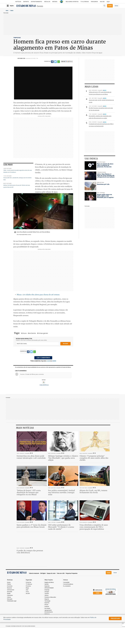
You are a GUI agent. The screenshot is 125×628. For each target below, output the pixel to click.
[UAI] (61, 1)
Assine (110, 5)
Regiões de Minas (49, 582)
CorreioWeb (66, 582)
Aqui (27, 590)
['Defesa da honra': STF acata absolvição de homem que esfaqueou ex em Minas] (32, 476)
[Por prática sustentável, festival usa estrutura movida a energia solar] (63, 476)
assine (54, 361)
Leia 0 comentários (43, 358)
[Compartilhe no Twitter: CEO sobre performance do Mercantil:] (63, 522)
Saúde (8, 593)
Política (9, 584)
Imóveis (54, 1)
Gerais (40, 6)
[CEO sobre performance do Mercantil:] (63, 510)
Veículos (47, 1)
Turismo (47, 593)
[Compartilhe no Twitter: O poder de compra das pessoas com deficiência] (32, 548)
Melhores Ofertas (72, 1)
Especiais (47, 586)
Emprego (47, 590)
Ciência (46, 595)
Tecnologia (47, 601)
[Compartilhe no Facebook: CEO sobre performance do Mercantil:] (61, 522)
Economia (9, 586)
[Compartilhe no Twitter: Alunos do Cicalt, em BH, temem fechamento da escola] (95, 488)
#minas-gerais (42, 333)
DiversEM (9, 591)
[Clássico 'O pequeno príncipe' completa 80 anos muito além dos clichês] (95, 441)
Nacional (9, 588)
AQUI (108, 1)
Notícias (18, 1)
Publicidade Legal (11, 601)
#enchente (32, 333)
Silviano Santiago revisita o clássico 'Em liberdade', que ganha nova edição (63, 458)
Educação (9, 599)
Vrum (27, 591)
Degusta (47, 599)
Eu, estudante (66, 586)
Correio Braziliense (68, 584)
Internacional (10, 590)
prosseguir (115, 618)
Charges (47, 591)
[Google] (43, 382)
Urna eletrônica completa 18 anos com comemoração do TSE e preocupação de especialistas (94, 527)
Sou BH (102, 1)
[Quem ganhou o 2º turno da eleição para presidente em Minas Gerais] (32, 510)
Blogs (27, 588)
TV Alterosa (85, 1)
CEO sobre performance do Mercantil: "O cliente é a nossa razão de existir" (61, 527)
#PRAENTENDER (49, 588)
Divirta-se (47, 614)
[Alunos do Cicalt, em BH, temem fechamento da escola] (95, 476)
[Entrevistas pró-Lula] (90, 186)
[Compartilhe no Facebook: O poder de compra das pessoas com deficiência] (30, 548)
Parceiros (94, 1)
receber (65, 343)
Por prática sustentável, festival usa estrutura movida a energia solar (61, 492)
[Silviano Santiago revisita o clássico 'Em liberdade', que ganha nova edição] (63, 441)
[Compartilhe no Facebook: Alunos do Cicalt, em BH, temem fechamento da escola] (93, 488)
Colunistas (10, 595)
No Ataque (47, 608)
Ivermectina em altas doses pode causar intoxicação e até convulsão (31, 457)
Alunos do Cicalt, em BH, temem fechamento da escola (93, 491)
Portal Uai (28, 582)
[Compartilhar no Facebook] (52, 62)
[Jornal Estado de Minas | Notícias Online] (26, 6)
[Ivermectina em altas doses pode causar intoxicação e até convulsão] (32, 441)
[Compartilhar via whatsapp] (58, 62)
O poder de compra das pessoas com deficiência (30, 551)
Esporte (26, 1)
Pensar (46, 604)
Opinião (47, 584)
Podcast (47, 606)
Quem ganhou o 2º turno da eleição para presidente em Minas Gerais (31, 526)
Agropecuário (48, 610)
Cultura (9, 597)
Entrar (116, 5)
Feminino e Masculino (50, 597)
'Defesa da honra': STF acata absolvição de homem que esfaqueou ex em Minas (29, 492)
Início (7, 10)
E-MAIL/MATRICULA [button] (44, 385)
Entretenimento (36, 1)
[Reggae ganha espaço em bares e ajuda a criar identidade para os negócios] (90, 196)
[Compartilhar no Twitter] (55, 62)
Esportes (47, 602)
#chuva (24, 333)
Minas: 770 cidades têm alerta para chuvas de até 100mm (38, 295)
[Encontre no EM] (104, 5)
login (48, 361)
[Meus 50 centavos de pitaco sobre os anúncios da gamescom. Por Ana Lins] (90, 165)
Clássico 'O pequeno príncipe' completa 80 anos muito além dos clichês (94, 458)
